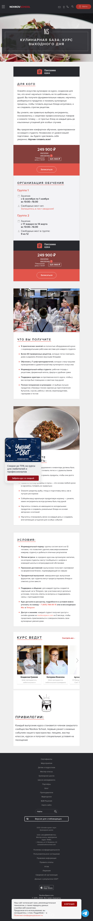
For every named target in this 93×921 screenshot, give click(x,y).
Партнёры (46, 784)
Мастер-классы (46, 772)
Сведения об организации (47, 875)
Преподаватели (46, 792)
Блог (47, 788)
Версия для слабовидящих (48, 818)
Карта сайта (46, 805)
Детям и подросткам (46, 767)
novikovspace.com (45, 615)
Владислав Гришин (29, 677)
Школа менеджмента (46, 780)
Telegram (31, 607)
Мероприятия (46, 763)
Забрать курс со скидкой (23, 478)
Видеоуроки (47, 797)
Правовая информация (46, 858)
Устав (46, 866)
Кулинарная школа (46, 776)
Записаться (46, 169)
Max (23, 607)
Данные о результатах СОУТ (46, 879)
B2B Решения (46, 801)
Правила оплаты (46, 862)
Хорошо (69, 904)
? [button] (51, 156)
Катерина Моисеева (56, 677)
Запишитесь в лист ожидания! (37, 208)
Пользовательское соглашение (46, 854)
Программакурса (50, 71)
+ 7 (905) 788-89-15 (48, 604)
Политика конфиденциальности (46, 850)
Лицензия (47, 871)
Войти (84, 6)
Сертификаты (46, 759)
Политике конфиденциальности (28, 915)
